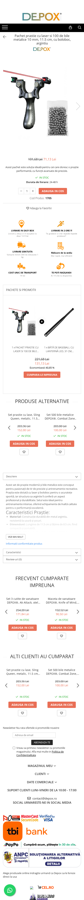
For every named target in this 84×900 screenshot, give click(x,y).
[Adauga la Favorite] (24, 452)
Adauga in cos (53, 191)
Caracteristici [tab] (13, 552)
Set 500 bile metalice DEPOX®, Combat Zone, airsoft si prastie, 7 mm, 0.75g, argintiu (60, 416)
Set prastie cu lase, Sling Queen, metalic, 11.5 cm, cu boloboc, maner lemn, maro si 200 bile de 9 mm (24, 416)
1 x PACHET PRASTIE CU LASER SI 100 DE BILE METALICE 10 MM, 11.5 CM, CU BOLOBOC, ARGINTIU (25, 349)
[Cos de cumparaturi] (70, 27)
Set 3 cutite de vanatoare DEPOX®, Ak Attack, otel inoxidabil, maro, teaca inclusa (22, 600)
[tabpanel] (42, 102)
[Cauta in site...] (79, 27)
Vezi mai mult (15, 536)
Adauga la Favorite (40, 208)
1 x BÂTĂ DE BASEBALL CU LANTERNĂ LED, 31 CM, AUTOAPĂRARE (59, 349)
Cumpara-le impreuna (42, 374)
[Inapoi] (3, 37)
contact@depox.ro (44, 798)
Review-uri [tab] (14, 559)
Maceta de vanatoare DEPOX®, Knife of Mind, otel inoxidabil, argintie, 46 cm (61, 600)
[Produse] (5, 28)
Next (78, 106)
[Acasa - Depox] (42, 17)
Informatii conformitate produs (24, 543)
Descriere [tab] (11, 476)
